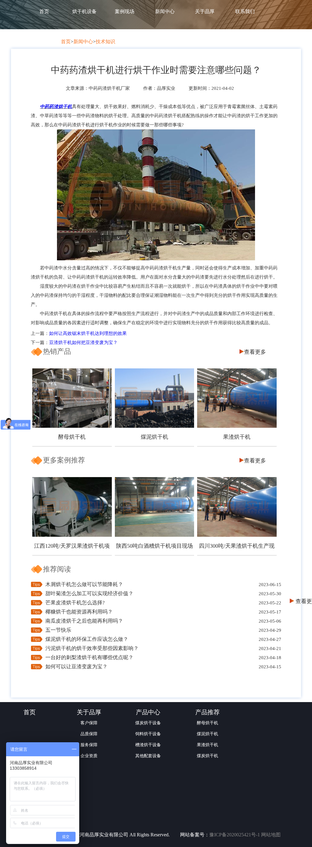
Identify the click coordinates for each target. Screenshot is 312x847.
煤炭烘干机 (207, 756)
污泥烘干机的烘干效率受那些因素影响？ (92, 648)
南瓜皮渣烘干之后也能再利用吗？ (84, 621)
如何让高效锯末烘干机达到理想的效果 (88, 333)
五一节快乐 (58, 630)
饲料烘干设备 (148, 734)
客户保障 (89, 723)
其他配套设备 (148, 756)
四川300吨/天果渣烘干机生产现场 (237, 549)
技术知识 (105, 41)
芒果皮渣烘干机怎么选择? (75, 603)
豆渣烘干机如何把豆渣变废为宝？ (83, 342)
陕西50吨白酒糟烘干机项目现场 (154, 546)
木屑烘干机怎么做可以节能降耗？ (84, 584)
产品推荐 (207, 712)
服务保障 (89, 745)
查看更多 (255, 352)
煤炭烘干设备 (148, 723)
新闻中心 (165, 11)
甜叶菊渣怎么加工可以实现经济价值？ (89, 593)
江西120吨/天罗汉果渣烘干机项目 (72, 549)
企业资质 (89, 756)
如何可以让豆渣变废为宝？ (76, 667)
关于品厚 (204, 11)
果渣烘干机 (236, 437)
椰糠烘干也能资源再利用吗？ (79, 612)
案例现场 (124, 11)
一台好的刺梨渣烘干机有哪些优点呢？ (89, 657)
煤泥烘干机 (154, 437)
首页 (44, 11)
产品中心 (148, 712)
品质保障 (89, 734)
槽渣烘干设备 (148, 745)
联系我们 (245, 11)
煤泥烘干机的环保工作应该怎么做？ (86, 639)
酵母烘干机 (72, 437)
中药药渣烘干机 (56, 106)
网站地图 (271, 834)
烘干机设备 (84, 11)
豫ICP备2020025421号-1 (234, 834)
